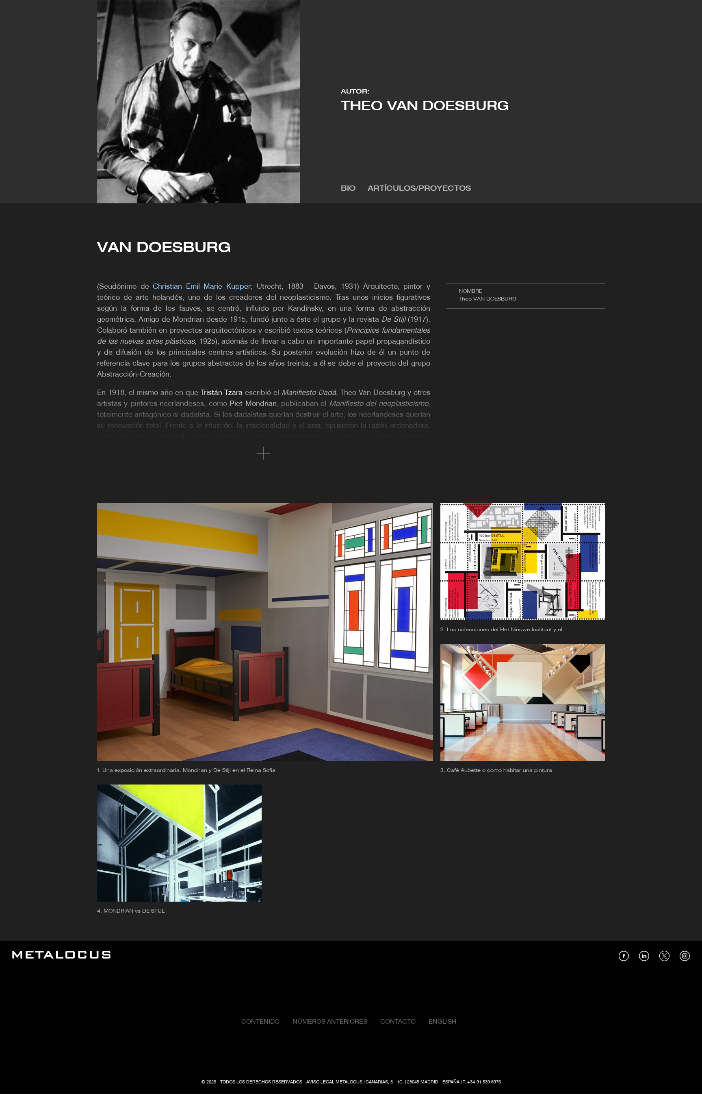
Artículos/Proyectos (419, 188)
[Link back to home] (61, 956)
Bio (348, 188)
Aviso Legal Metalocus (334, 1082)
